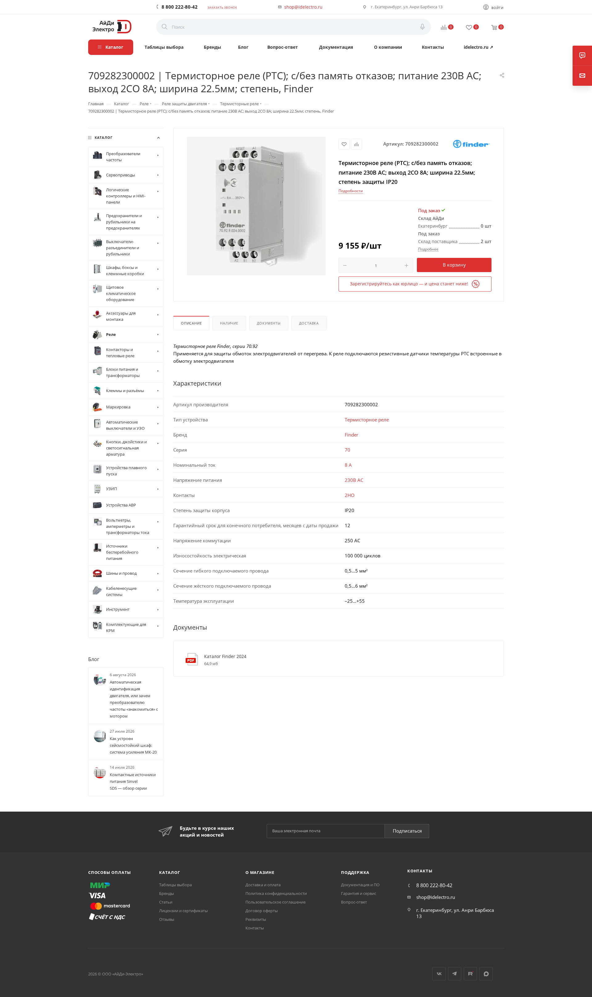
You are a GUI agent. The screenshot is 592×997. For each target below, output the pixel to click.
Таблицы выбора (175, 884)
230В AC (354, 480)
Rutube (470, 973)
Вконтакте (439, 973)
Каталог (169, 872)
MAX (486, 973)
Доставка (309, 323)
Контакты (254, 928)
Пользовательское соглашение (275, 902)
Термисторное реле (367, 419)
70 (347, 450)
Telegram (454, 973)
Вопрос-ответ (354, 902)
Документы (269, 323)
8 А (348, 465)
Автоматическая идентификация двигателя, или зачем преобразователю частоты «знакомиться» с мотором (134, 699)
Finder (351, 435)
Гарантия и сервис (358, 893)
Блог (93, 659)
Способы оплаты (109, 872)
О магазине (259, 872)
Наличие (229, 323)
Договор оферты (261, 910)
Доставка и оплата (263, 884)
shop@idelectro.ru (303, 7)
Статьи (165, 902)
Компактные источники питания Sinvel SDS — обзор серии (133, 781)
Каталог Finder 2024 (225, 656)
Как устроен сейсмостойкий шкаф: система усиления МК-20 (133, 745)
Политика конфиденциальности (276, 893)
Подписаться (407, 831)
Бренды (166, 893)
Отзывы (166, 919)
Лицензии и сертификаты (183, 910)
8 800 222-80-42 (180, 7)
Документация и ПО (360, 884)
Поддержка (355, 872)
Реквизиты (255, 919)
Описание (191, 323)
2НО (350, 495)
